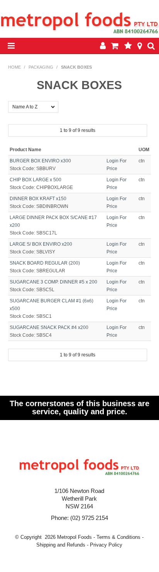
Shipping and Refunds (60, 545)
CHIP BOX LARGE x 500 (35, 179)
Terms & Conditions (118, 537)
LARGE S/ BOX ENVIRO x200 (41, 244)
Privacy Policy (106, 545)
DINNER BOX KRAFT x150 (38, 198)
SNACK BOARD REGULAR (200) (45, 263)
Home (14, 67)
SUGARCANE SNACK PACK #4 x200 (49, 327)
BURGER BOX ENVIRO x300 (40, 161)
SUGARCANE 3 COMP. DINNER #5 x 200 (53, 282)
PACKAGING (41, 67)
